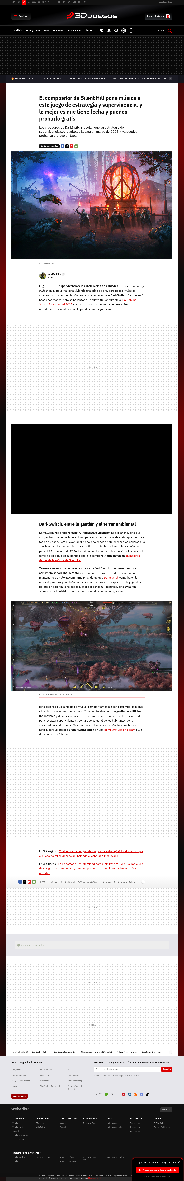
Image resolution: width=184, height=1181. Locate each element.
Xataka (15, 1123)
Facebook (62, 146)
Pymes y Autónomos (162, 1127)
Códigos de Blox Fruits (151, 1052)
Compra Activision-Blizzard (76, 1087)
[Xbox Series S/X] (116, 30)
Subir (164, 1109)
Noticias (53, 882)
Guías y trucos (33, 30)
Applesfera (17, 1131)
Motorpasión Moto (114, 1127)
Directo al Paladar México (90, 1158)
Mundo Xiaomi (18, 1139)
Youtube (123, 1093)
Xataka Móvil (17, 1127)
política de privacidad (130, 1075)
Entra (149, 16)
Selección (58, 30)
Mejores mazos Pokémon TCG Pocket (96, 1052)
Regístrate (159, 16)
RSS (135, 1093)
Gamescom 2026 (41, 78)
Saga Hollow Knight (21, 1080)
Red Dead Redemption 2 (114, 78)
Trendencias (135, 1123)
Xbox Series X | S (47, 1069)
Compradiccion (136, 1131)
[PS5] (109, 30)
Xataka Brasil (17, 1161)
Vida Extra (40, 1127)
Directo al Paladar (90, 1123)
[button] (56, 274)
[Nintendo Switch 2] (123, 30)
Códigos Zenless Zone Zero (65, 1052)
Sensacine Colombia (68, 1161)
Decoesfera (135, 1127)
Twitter (67, 146)
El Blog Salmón (160, 1123)
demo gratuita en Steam (119, 730)
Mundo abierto (94, 78)
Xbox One (44, 1075)
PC (61, 882)
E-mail (76, 146)
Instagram (129, 1093)
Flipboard (71, 146)
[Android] (131, 30)
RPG (54, 78)
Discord (141, 1093)
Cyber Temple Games (90, 882)
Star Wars (142, 78)
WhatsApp (106, 1093)
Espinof (63, 1127)
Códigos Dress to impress (127, 1052)
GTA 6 (131, 78)
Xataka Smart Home (20, 1135)
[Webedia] (20, 1109)
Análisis (18, 30)
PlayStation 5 (18, 1069)
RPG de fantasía (156, 78)
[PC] (101, 30)
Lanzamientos (73, 30)
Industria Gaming (20, 1075)
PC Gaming (110, 882)
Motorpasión (112, 1123)
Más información (95, 1178)
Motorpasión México (115, 1157)
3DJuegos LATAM (43, 1157)
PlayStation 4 (73, 1075)
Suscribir (167, 1069)
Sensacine (64, 1123)
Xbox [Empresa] (75, 1080)
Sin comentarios (51, 146)
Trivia (46, 30)
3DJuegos (92, 15)
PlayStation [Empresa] (50, 1086)
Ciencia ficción (66, 78)
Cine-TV (89, 30)
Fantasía (79, 78)
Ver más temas (19, 1096)
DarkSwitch (111, 577)
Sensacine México (67, 1157)
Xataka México (18, 1157)
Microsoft (44, 1080)
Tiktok (147, 1093)
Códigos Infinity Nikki (41, 1052)
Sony (14, 1086)
